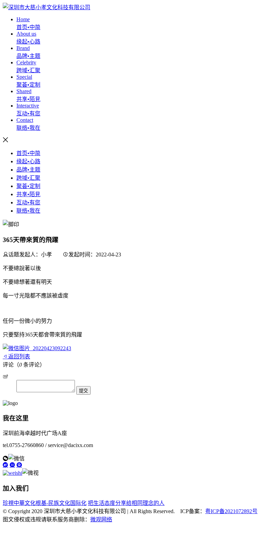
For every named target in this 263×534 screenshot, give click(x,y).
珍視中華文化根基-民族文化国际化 (45, 503)
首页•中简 (28, 153)
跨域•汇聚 (28, 178)
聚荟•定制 (28, 186)
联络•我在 (28, 211)
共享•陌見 (28, 194)
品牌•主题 (28, 170)
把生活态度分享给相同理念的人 (126, 503)
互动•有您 (28, 202)
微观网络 (101, 519)
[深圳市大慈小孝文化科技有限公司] (46, 7)
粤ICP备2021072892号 (231, 511)
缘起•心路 (28, 161)
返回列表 (19, 356)
